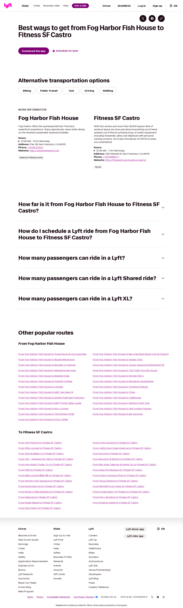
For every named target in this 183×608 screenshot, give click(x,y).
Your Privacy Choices (83, 597)
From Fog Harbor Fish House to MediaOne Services (47, 370)
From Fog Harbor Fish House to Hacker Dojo (118, 359)
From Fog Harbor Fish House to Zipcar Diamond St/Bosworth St (128, 365)
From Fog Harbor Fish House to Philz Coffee (43, 419)
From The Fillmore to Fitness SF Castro (40, 442)
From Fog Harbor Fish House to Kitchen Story (118, 376)
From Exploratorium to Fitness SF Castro (41, 486)
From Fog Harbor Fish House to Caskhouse (117, 397)
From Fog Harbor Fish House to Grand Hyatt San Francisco (51, 397)
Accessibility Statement (58, 597)
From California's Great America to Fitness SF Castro (122, 448)
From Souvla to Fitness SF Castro (111, 453)
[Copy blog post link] (161, 18)
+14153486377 (111, 157)
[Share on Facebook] (152, 18)
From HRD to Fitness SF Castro (35, 470)
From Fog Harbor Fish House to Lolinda (40, 386)
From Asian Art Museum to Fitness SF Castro (117, 470)
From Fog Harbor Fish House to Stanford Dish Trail (121, 403)
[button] (91, 207)
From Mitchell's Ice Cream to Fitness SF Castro (118, 486)
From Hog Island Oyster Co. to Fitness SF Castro (45, 464)
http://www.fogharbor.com (44, 150)
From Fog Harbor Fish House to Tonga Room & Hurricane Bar (52, 354)
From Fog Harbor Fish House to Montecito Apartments (123, 381)
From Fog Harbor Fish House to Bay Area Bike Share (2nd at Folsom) (131, 354)
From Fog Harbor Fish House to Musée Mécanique (46, 359)
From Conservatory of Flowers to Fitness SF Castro (121, 491)
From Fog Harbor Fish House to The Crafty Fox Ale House (125, 370)
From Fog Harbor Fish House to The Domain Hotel (46, 414)
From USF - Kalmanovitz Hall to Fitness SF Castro (45, 459)
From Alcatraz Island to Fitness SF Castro (116, 502)
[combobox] (173, 6)
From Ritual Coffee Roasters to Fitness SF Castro (45, 491)
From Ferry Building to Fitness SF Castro (115, 497)
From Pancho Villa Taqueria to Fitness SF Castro (45, 481)
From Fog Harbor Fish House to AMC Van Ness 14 (45, 392)
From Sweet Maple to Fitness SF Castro (40, 502)
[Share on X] (143, 18)
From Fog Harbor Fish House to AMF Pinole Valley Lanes (49, 403)
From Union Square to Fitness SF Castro (115, 442)
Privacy (40, 597)
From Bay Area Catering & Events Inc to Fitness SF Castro (124, 464)
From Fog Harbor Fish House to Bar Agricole (118, 414)
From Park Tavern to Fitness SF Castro (39, 508)
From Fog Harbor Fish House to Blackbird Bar (44, 376)
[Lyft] (8, 5)
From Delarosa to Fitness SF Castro (37, 497)
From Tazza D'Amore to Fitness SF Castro (115, 481)
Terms (30, 597)
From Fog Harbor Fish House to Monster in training (47, 365)
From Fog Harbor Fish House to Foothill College (45, 381)
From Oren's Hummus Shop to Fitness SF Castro (119, 475)
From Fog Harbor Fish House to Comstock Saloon (120, 386)
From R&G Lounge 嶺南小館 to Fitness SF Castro (44, 475)
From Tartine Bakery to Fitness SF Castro (41, 453)
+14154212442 (35, 147)
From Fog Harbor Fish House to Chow (114, 392)
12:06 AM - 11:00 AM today (35, 141)
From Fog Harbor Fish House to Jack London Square (122, 408)
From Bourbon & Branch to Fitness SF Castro (118, 459)
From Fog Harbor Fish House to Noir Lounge (43, 408)
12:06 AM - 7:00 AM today (110, 150)
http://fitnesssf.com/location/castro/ (125, 160)
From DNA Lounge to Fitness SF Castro (40, 448)
